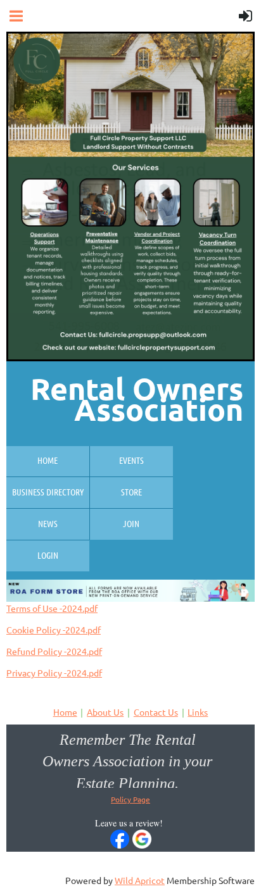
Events (131, 460)
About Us (105, 712)
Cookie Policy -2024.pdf (53, 629)
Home (47, 460)
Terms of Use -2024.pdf (52, 608)
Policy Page (130, 799)
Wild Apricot (140, 880)
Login (47, 555)
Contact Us (156, 712)
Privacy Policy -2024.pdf (54, 672)
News (48, 523)
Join (131, 523)
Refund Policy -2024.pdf (54, 651)
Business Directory (48, 491)
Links (198, 712)
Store (131, 491)
